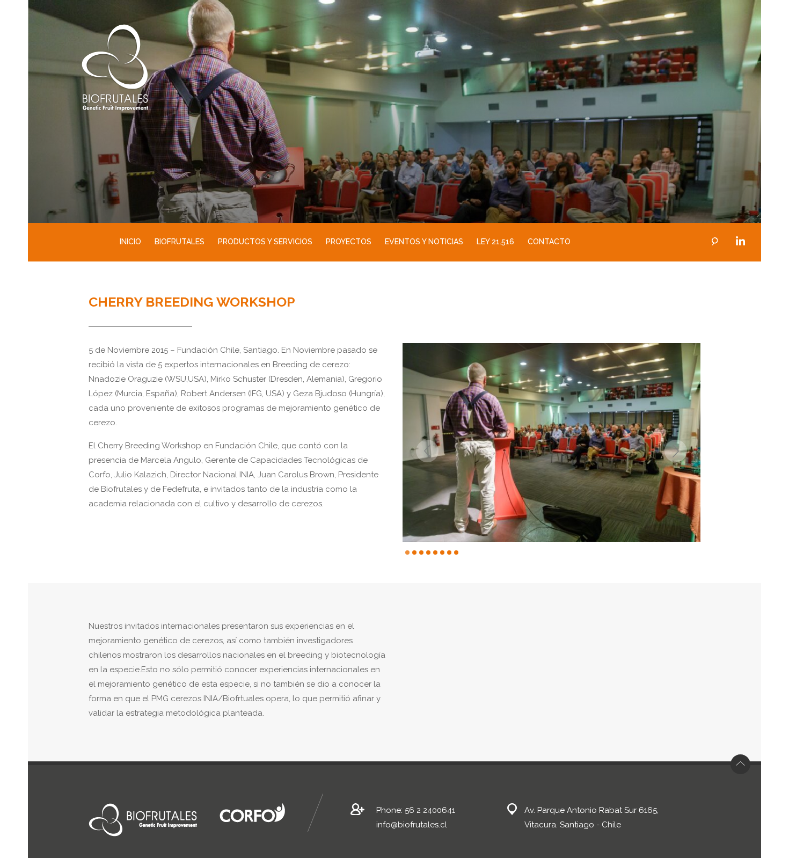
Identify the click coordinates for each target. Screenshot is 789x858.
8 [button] (456, 552)
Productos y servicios (265, 241)
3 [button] (421, 552)
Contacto (549, 241)
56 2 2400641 (430, 810)
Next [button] (677, 451)
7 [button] (449, 552)
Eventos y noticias (424, 241)
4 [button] (428, 552)
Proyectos (348, 241)
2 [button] (414, 552)
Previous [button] (425, 451)
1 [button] (407, 552)
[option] (551, 442)
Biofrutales (179, 241)
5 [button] (435, 552)
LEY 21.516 (495, 241)
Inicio (130, 241)
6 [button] (442, 552)
